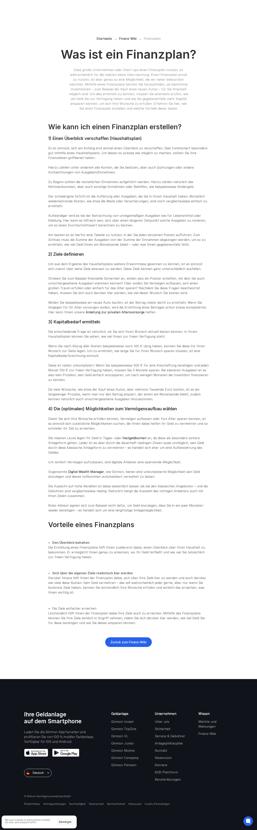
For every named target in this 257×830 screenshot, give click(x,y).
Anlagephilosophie (169, 743)
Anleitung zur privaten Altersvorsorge (115, 312)
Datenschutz (96, 803)
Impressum (135, 803)
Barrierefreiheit (116, 803)
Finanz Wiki (128, 39)
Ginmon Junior (122, 743)
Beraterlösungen (168, 779)
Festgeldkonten (134, 438)
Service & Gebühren (170, 736)
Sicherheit (162, 729)
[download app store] (36, 753)
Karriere (161, 765)
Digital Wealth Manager (86, 472)
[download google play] (65, 753)
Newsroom (163, 758)
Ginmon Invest (122, 722)
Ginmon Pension (123, 765)
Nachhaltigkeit (77, 803)
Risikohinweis (32, 803)
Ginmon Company (125, 758)
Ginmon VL (119, 736)
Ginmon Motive (123, 751)
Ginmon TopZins (123, 729)
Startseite (104, 39)
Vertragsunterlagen (54, 803)
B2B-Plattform (166, 772)
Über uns (162, 722)
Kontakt (161, 751)
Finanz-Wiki (207, 734)
